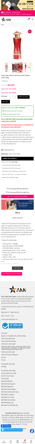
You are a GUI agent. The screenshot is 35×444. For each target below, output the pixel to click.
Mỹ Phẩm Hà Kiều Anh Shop (10, 392)
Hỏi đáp (3, 366)
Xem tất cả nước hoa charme (17, 196)
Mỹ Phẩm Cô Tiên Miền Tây (9, 405)
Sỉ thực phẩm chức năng (8, 373)
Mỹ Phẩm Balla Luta (7, 402)
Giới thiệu (4, 333)
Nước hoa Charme (14, 154)
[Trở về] (2, 24)
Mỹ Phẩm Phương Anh (8, 384)
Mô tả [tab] (17, 213)
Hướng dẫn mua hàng (8, 364)
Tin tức (3, 360)
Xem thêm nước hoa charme (12, 273)
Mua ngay (6, 101)
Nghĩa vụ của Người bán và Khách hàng (13, 336)
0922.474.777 (5, 312)
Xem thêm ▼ (17, 268)
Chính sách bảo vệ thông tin (9, 354)
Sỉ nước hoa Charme (7, 376)
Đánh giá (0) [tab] (17, 218)
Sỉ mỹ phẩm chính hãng (8, 370)
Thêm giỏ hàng (23, 97)
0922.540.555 (16, 12)
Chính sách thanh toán (8, 352)
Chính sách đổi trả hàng (8, 341)
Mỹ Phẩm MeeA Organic (8, 389)
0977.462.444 (7, 12)
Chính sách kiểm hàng (8, 338)
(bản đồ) (28, 14)
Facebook (7, 426)
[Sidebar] (2, 135)
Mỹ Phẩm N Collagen (7, 394)
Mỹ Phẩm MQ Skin (6, 381)
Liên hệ (3, 357)
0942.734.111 (15, 312)
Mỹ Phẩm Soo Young (7, 397)
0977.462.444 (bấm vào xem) (13, 430)
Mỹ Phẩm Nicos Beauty (8, 400)
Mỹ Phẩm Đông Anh (7, 386)
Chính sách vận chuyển (8, 344)
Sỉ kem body (5, 378)
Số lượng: (4, 96)
